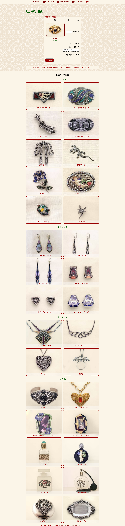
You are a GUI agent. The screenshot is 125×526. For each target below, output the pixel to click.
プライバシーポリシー (78, 525)
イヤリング (62, 227)
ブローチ (63, 80)
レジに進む (49, 60)
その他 (63, 379)
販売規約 (67, 525)
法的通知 (61, 525)
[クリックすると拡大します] (55, 30)
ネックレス (62, 317)
